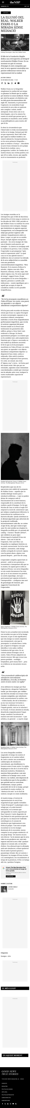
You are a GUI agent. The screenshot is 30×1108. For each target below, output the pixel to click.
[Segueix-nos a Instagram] (10, 1104)
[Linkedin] (8, 83)
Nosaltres (5, 1086)
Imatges (5, 12)
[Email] (18, 83)
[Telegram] (15, 83)
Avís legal (4, 1092)
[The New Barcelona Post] (10, 1073)
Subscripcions (6, 1100)
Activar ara (10, 876)
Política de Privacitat (8, 1094)
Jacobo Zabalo (6, 77)
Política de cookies (7, 1089)
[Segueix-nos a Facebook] (2, 1104)
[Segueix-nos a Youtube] (13, 1104)
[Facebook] (2, 83)
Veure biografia (11, 888)
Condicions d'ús (6, 1097)
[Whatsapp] (12, 83)
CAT (25, 6)
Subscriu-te (4, 6)
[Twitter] (5, 83)
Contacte (4, 1083)
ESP (28, 6)
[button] (3, 2)
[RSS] (16, 1104)
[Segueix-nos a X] (5, 1104)
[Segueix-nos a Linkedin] (8, 1104)
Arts (9, 956)
